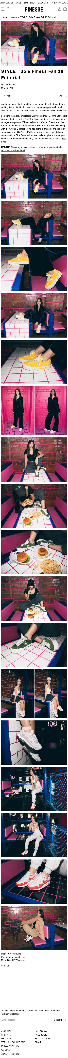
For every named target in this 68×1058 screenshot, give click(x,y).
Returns (6, 1038)
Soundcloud (42, 1038)
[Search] (8, 9)
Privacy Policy (10, 1046)
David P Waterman (16, 960)
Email (38, 1042)
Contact (6, 1050)
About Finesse (10, 1054)
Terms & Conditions (13, 1042)
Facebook (41, 1035)
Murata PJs (20, 957)
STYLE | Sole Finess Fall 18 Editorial (38, 17)
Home (4, 17)
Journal (13, 17)
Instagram (41, 1031)
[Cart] (65, 9)
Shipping (6, 1035)
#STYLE (5, 965)
